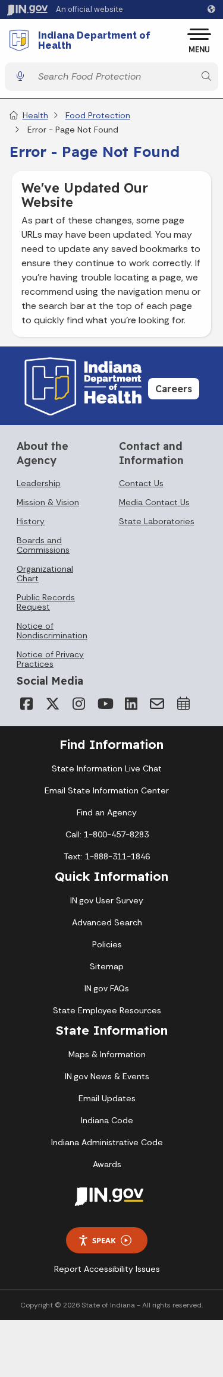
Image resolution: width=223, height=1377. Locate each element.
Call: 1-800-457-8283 (107, 834)
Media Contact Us (154, 502)
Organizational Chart (45, 573)
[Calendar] (183, 703)
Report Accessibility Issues (107, 1268)
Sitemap (107, 966)
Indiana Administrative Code (107, 1142)
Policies (107, 944)
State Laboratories (156, 521)
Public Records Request (46, 602)
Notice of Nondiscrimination (52, 630)
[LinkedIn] (130, 703)
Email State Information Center (107, 790)
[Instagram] (78, 703)
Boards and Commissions (43, 545)
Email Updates (107, 1098)
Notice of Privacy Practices (50, 659)
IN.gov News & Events (107, 1076)
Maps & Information (107, 1054)
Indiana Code (107, 1120)
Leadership (39, 483)
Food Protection (97, 115)
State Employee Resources (107, 1010)
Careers (173, 389)
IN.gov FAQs (106, 988)
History (31, 521)
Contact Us (141, 483)
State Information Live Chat (107, 768)
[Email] (157, 703)
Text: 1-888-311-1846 (107, 856)
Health (35, 115)
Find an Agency (107, 812)
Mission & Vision (48, 502)
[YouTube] (104, 703)
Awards (107, 1164)
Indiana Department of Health (94, 40)
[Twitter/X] (52, 703)
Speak (104, 1240)
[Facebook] (26, 703)
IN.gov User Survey (106, 900)
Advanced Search (107, 922)
